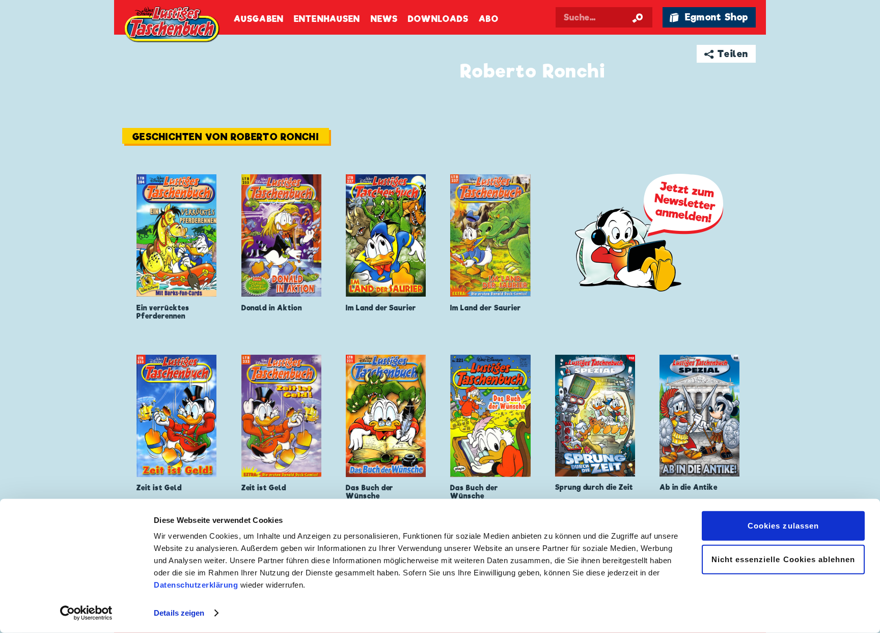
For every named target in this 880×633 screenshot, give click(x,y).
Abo (488, 19)
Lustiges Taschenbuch (172, 25)
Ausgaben (259, 19)
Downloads (438, 19)
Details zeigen (179, 613)
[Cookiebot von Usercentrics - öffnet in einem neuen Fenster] (86, 613)
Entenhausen (327, 19)
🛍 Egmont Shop (709, 17)
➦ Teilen (726, 53)
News (384, 19)
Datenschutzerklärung (196, 585)
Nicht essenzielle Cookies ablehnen (783, 559)
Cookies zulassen (783, 525)
